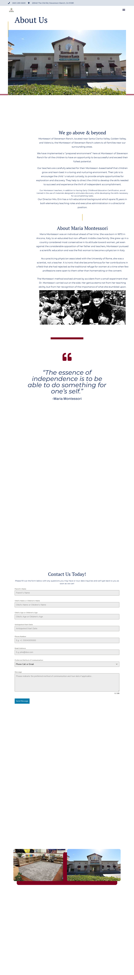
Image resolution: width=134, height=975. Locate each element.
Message (18, 672)
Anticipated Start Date (24, 625)
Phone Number (20, 636)
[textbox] (64, 664)
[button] (124, 10)
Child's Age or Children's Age (26, 613)
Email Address (20, 648)
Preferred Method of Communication (29, 660)
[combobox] (67, 664)
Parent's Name (20, 589)
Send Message (22, 701)
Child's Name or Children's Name (27, 601)
